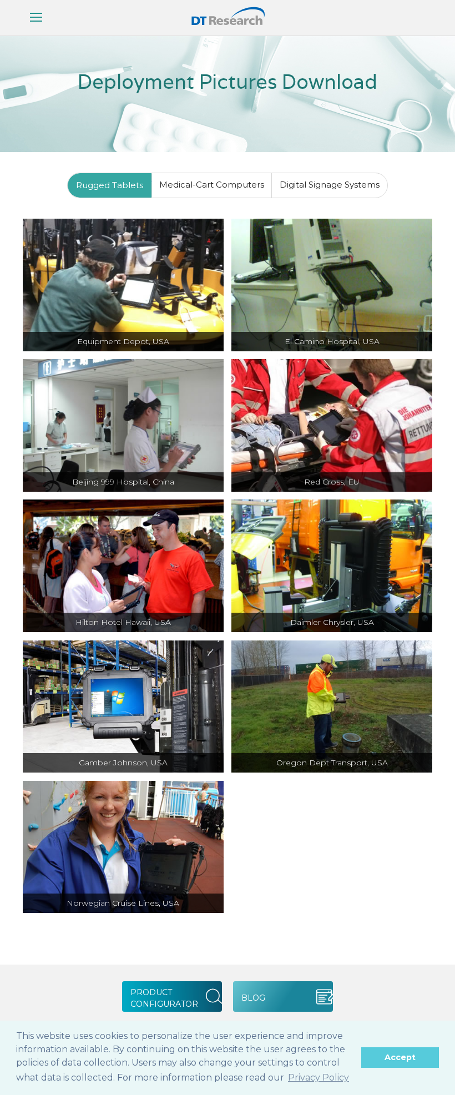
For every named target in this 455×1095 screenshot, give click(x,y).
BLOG (253, 998)
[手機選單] (36, 18)
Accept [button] (400, 1057)
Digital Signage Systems (330, 184)
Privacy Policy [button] (318, 1077)
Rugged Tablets (109, 185)
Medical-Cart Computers (211, 184)
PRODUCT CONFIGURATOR (164, 998)
